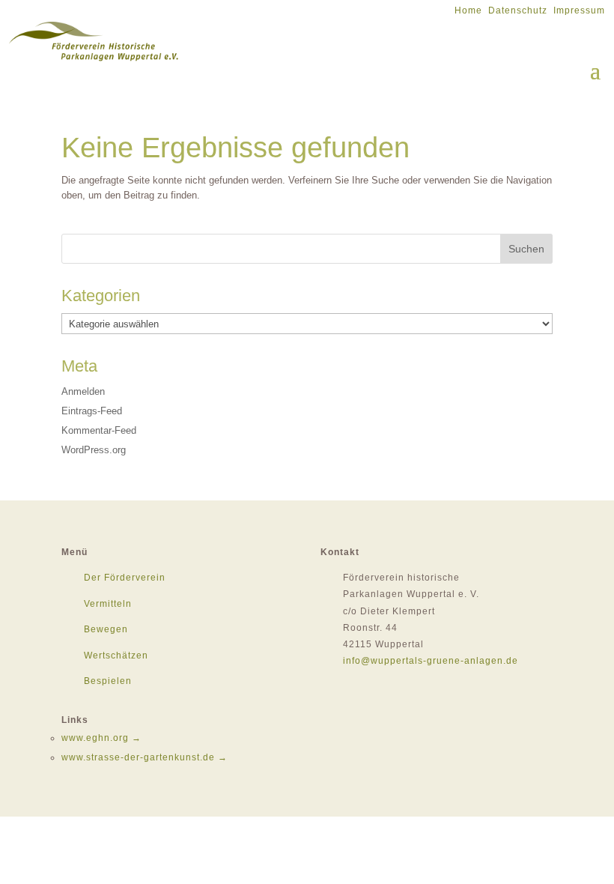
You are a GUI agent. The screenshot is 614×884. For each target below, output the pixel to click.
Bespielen (108, 681)
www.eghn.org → (101, 738)
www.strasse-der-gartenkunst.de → (144, 757)
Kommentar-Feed (98, 430)
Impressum (579, 10)
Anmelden (83, 391)
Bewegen (106, 629)
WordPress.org (93, 449)
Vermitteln (108, 604)
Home (468, 10)
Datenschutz (517, 10)
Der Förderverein (124, 577)
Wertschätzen (116, 655)
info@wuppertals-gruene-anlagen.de (430, 661)
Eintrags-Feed (91, 411)
